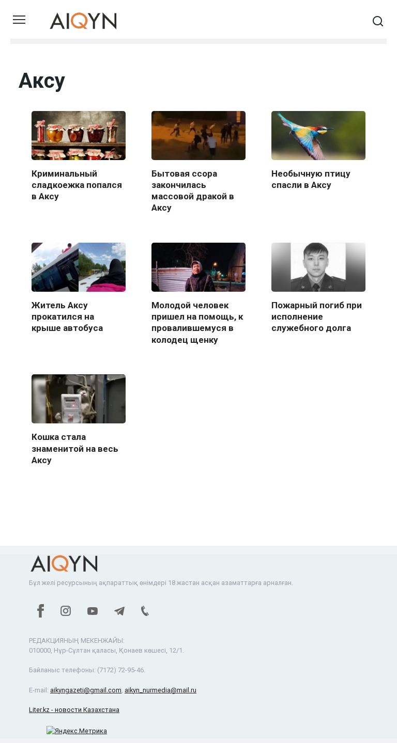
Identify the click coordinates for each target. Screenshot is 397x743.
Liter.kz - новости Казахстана (74, 710)
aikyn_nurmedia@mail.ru (160, 690)
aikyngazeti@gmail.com (85, 690)
